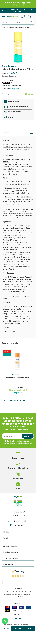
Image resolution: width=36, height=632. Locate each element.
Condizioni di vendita (10, 546)
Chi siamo (6, 532)
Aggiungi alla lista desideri (12, 94)
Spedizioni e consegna (10, 558)
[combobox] (18, 22)
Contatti (5, 538)
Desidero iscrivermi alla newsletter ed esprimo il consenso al (18, 442)
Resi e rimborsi (8, 564)
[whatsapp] (5, 621)
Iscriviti (27, 436)
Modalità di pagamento (10, 552)
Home (4, 27)
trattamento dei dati (25, 443)
